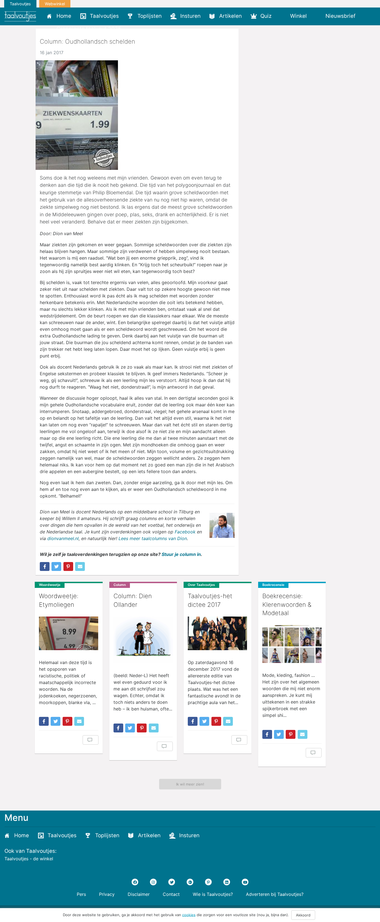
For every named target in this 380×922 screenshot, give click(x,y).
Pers (81, 894)
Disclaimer (139, 894)
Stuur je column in (181, 554)
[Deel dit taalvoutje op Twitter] (56, 566)
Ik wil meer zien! (190, 784)
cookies (189, 914)
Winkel (298, 16)
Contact (171, 894)
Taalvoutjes (20, 3)
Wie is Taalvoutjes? (213, 894)
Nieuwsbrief (340, 16)
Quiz (266, 16)
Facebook (185, 532)
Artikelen (230, 16)
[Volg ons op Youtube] (245, 882)
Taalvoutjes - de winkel (28, 858)
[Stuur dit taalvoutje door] (80, 566)
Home (63, 16)
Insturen (190, 16)
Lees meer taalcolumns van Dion (153, 538)
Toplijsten (149, 16)
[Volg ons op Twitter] (171, 882)
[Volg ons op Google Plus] (190, 882)
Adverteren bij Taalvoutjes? (274, 894)
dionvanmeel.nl (63, 538)
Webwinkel (55, 3)
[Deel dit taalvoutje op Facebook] (45, 566)
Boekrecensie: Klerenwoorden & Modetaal (286, 604)
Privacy (107, 894)
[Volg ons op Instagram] (153, 882)
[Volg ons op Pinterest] (208, 882)
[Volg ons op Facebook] (135, 882)
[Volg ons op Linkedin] (226, 882)
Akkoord (303, 915)
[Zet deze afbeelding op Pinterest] (68, 566)
